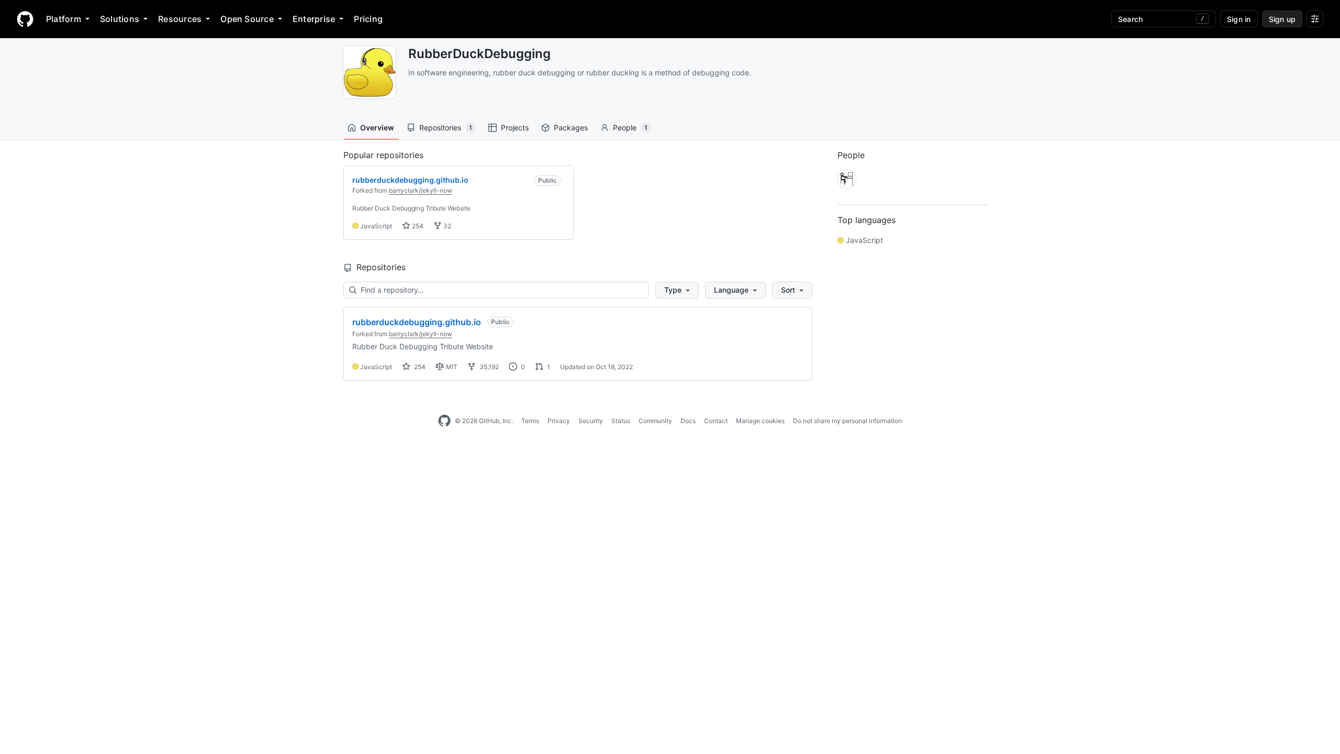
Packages (571, 127)
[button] (677, 290)
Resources (180, 19)
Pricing (368, 19)
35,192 (488, 367)
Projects (515, 127)
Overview (377, 127)
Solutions (119, 19)
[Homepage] (25, 18)
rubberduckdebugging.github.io (416, 322)
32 (446, 226)
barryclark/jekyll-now (420, 190)
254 (416, 226)
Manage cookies (760, 421)
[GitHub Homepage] (444, 421)
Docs (688, 421)
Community (655, 421)
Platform (63, 19)
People (630, 127)
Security (590, 421)
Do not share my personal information (847, 421)
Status (620, 421)
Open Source (247, 19)
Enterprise (314, 19)
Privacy (559, 421)
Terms (530, 421)
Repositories (445, 127)
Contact (716, 421)
